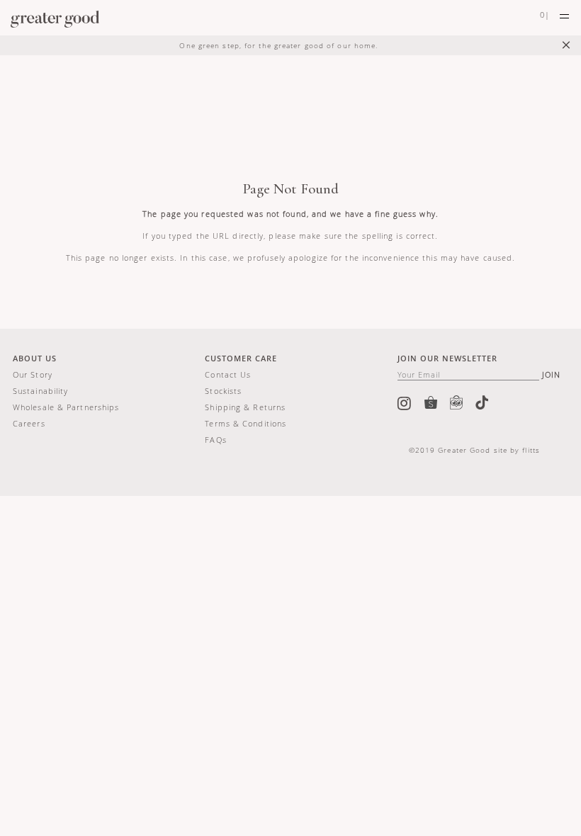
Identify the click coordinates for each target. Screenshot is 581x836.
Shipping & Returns (245, 407)
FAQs (215, 439)
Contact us (228, 374)
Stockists (223, 390)
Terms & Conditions (245, 423)
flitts (531, 450)
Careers (29, 423)
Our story (32, 374)
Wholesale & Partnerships (66, 407)
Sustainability (40, 390)
